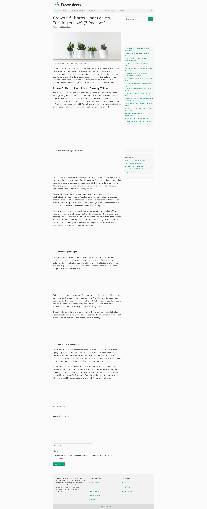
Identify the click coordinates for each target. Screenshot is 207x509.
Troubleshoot (60, 406)
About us (124, 482)
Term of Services (126, 491)
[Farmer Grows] (68, 4)
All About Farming (61, 11)
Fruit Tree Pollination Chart (133, 163)
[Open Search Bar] (152, 11)
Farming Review (109, 11)
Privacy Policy (125, 487)
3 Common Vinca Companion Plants (136, 118)
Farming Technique (94, 11)
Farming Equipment (77, 11)
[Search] (150, 19)
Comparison (93, 487)
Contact (121, 11)
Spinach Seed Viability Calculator (135, 160)
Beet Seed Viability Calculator (134, 166)
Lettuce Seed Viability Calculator (135, 169)
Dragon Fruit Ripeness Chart (134, 172)
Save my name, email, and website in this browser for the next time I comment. (84, 456)
